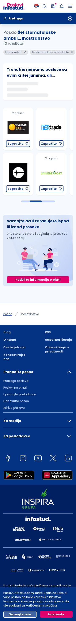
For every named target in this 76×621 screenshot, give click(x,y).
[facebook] (8, 459)
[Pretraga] (45, 6)
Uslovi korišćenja (58, 340)
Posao (7, 314)
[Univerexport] (50, 174)
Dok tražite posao (16, 401)
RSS (48, 332)
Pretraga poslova (15, 381)
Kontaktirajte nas (14, 357)
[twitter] (53, 459)
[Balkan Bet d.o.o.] (17, 129)
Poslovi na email (15, 387)
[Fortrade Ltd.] (50, 129)
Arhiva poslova (14, 408)
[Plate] (53, 6)
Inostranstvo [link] (30, 314)
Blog (7, 332)
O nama (9, 340)
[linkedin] (68, 459)
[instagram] (23, 459)
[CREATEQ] (17, 174)
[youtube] (38, 459)
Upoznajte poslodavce (19, 394)
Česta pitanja (14, 347)
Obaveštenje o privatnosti (57, 349)
